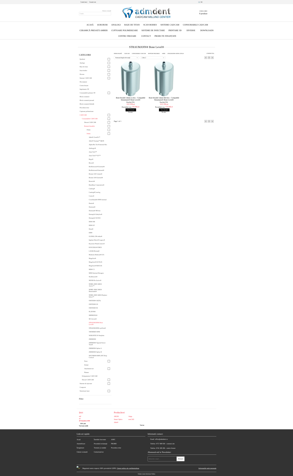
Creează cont (92, 2)
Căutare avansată (106, 10)
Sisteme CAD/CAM (169, 25)
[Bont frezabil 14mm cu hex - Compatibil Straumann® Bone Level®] (130, 78)
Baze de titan (132, 25)
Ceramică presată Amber (93, 30)
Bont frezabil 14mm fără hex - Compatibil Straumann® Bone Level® (164, 99)
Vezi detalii (130, 110)
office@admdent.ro (161, 439)
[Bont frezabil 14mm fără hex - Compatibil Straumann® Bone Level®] (164, 78)
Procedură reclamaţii (100, 444)
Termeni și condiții (100, 448)
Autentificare (81, 444)
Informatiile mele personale (207, 468)
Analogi (116, 25)
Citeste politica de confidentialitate (128, 468)
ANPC (113, 439)
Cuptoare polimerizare (124, 30)
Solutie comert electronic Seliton (146, 474)
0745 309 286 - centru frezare (165, 448)
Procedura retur (116, 448)
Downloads (207, 30)
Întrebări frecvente (100, 439)
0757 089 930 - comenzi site (165, 444)
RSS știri (83, 423)
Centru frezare (127, 36)
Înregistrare (80, 448)
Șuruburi (102, 25)
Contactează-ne (99, 452)
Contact (146, 36)
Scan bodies (150, 25)
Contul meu (83, 2)
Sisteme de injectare (153, 30)
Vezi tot (142, 425)
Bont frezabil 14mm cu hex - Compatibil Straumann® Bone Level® (130, 99)
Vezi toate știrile (83, 426)
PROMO (114, 444)
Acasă (90, 25)
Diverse (191, 30)
